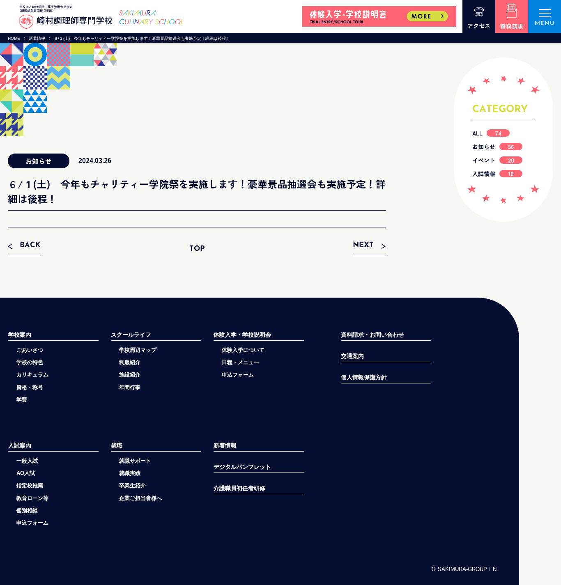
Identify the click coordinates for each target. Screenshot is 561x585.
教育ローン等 (32, 498)
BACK (30, 245)
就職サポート (135, 461)
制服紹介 (129, 362)
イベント (493, 160)
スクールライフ (131, 334)
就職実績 (129, 473)
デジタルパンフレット (242, 467)
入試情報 (493, 173)
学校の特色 (29, 362)
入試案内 (19, 445)
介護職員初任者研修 (239, 488)
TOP (197, 249)
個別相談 (27, 510)
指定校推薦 (29, 485)
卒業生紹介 (132, 485)
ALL (487, 133)
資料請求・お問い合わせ (372, 335)
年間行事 (129, 387)
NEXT (363, 245)
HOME (14, 39)
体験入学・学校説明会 (242, 334)
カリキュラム (32, 375)
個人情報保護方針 (364, 377)
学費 (21, 400)
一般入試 (27, 461)
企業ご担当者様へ (140, 498)
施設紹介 (129, 375)
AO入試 (25, 473)
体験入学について (243, 350)
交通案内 (352, 356)
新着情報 (37, 39)
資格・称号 (29, 387)
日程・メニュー (240, 362)
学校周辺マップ (137, 350)
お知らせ (493, 146)
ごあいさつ (29, 350)
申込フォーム (32, 523)
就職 (116, 445)
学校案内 (19, 334)
